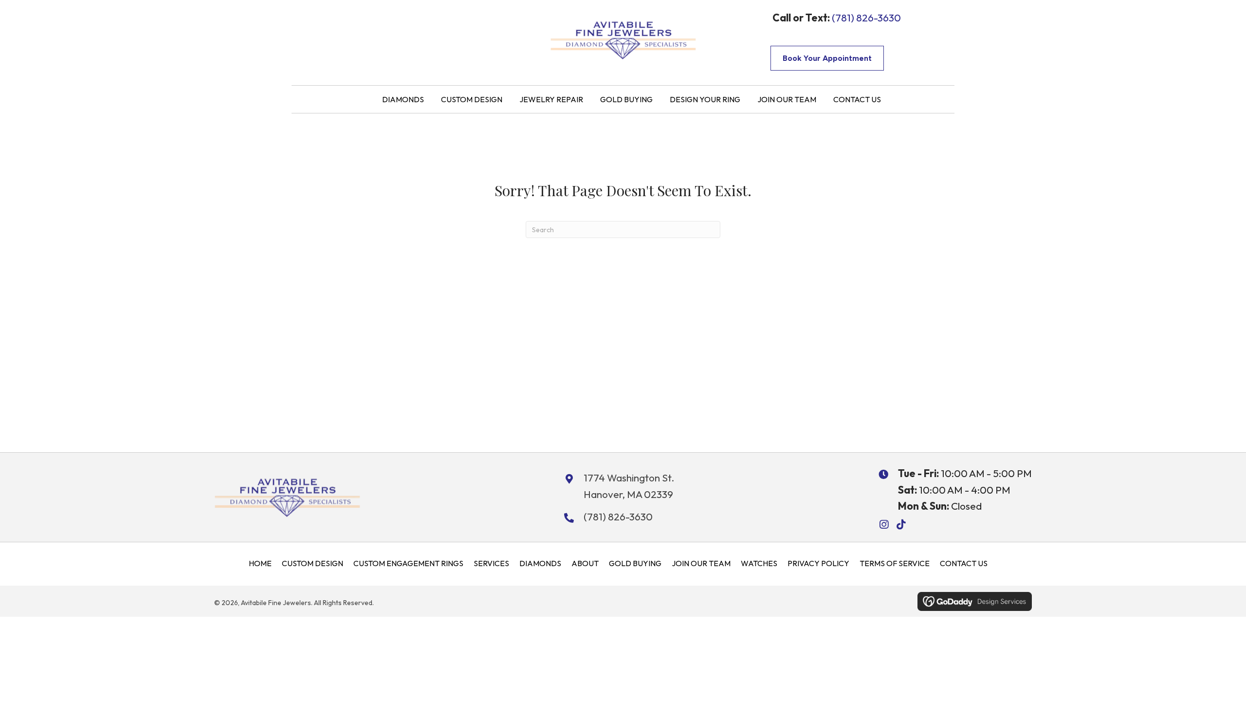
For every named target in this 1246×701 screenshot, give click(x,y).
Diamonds (540, 563)
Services (491, 563)
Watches (759, 563)
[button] (884, 524)
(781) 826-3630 (866, 17)
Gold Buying (635, 563)
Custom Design (312, 563)
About (585, 563)
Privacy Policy (818, 563)
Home (260, 563)
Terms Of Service (895, 563)
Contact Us (964, 563)
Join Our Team (701, 563)
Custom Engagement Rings (408, 563)
